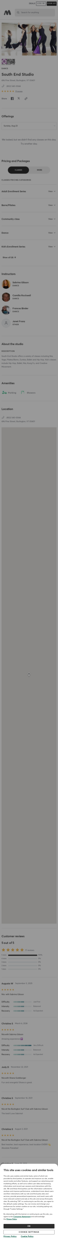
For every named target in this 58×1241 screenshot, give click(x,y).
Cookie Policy (27, 1236)
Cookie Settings (29, 1232)
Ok (29, 1226)
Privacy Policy (11, 1219)
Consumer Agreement (22, 1217)
